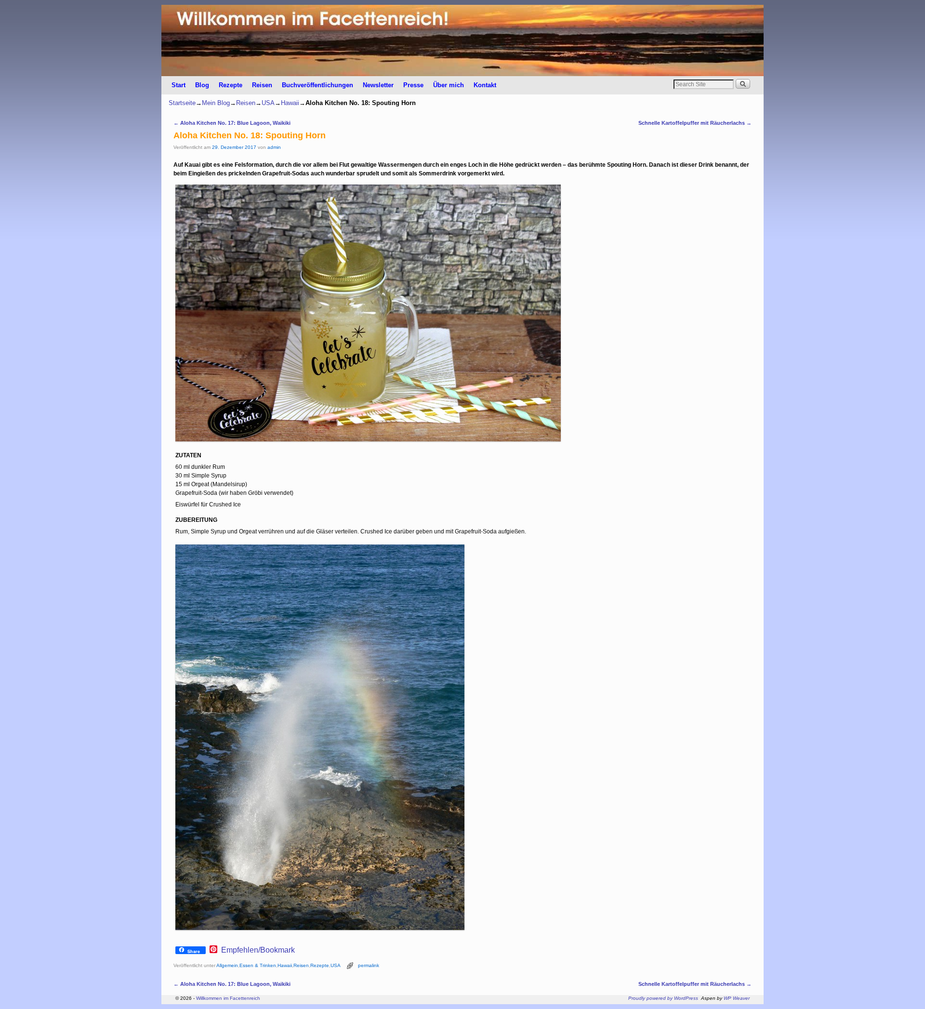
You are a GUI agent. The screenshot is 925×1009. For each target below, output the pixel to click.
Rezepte (230, 85)
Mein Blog (216, 102)
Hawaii (290, 102)
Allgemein (227, 965)
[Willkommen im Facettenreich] (462, 40)
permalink (368, 965)
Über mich (448, 85)
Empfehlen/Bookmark (258, 950)
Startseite (182, 102)
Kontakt (485, 85)
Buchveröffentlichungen (317, 85)
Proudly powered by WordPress (663, 998)
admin (274, 147)
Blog (202, 85)
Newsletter (378, 85)
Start (178, 85)
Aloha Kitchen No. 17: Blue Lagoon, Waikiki (232, 123)
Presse (413, 85)
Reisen (262, 85)
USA (268, 102)
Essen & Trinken (257, 965)
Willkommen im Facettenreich (228, 998)
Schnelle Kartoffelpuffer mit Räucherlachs (695, 123)
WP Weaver (737, 998)
